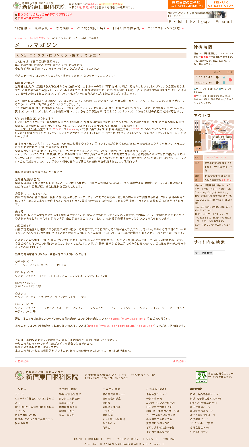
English (176, 21)
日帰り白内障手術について (205, 394)
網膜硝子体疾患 (112, 407)
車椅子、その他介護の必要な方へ (34, 419)
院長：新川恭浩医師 (70, 394)
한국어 (205, 21)
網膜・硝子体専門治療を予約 (162, 411)
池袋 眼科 (169, 439)
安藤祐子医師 (67, 403)
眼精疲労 (108, 415)
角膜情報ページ (199, 419)
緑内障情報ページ (200, 407)
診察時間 (93, 439)
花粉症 (106, 427)
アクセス (20, 394)
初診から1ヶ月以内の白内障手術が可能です (45, 14)
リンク (107, 439)
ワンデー (58, 129)
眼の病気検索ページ (114, 394)
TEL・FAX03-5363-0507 (220, 4)
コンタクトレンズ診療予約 (160, 403)
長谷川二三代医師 (69, 398)
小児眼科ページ (199, 432)
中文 (192, 21)
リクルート (152, 439)
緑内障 (106, 403)
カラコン (135, 129)
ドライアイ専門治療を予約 (161, 415)
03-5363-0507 (215, 157)
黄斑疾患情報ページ (201, 411)
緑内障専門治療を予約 (159, 419)
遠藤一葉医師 (67, 415)
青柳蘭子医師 (67, 411)
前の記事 (22, 361)
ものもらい (109, 423)
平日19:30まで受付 (111, 4)
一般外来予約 (154, 398)
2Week (72, 129)
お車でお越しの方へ (26, 415)
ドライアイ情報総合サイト (204, 403)
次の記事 (179, 361)
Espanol (224, 21)
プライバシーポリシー (129, 439)
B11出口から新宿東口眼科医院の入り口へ (34, 409)
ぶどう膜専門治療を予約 (160, 427)
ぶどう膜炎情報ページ (202, 415)
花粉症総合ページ (200, 427)
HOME (78, 439)
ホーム (18, 38)
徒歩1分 (92, 4)
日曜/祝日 (89, 7)
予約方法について (156, 394)
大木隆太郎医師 (68, 407)
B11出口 (227, 180)
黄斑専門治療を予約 (158, 423)
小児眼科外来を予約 (158, 432)
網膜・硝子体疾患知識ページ (206, 398)
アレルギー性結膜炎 (114, 419)
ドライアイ (108, 411)
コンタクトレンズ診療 (201, 423)
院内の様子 (21, 423)
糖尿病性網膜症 (112, 398)
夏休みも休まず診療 (30, 18)
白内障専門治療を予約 (159, 407)
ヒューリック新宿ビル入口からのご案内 (34, 400)
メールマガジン (37, 38)
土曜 (78, 7)
